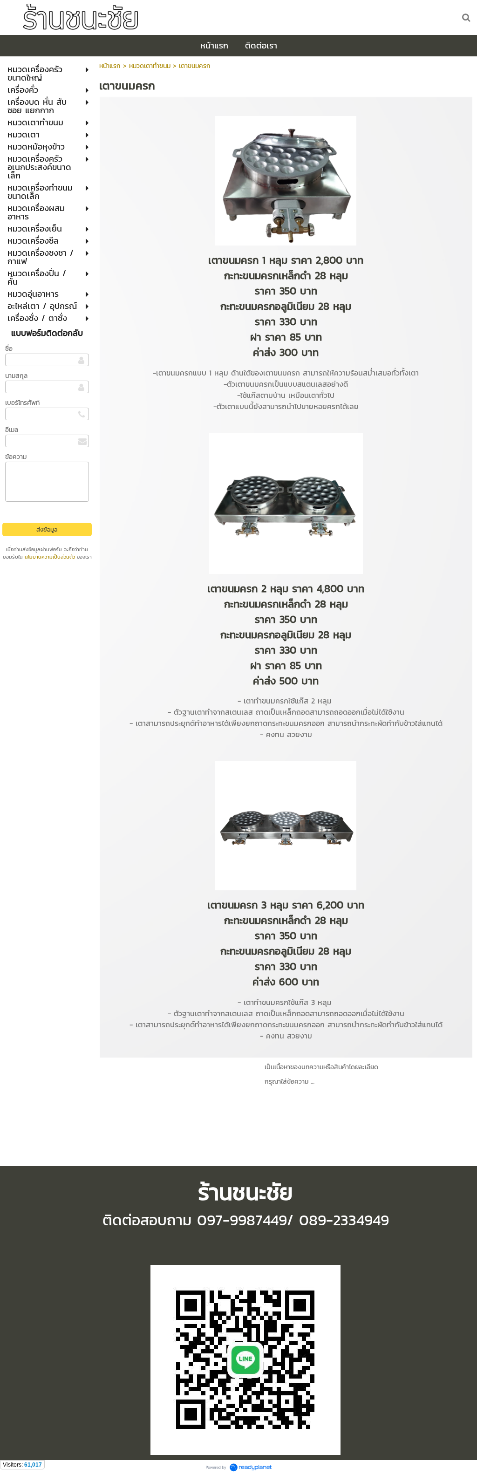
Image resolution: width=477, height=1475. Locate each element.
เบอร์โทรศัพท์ (22, 403)
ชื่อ (9, 349)
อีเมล (11, 430)
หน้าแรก (110, 66)
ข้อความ (16, 457)
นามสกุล (16, 376)
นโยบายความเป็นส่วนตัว (50, 556)
